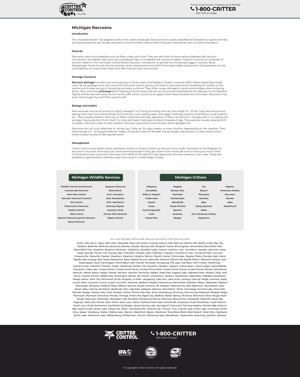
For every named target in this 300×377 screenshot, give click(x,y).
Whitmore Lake (96, 315)
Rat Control (76, 202)
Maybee (222, 282)
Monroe (131, 285)
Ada (86, 243)
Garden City (139, 266)
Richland (187, 295)
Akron (93, 243)
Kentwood (107, 279)
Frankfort (95, 266)
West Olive (209, 312)
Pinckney (178, 292)
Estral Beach (86, 262)
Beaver (204, 190)
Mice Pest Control (76, 194)
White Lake (80, 315)
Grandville (79, 269)
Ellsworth (206, 259)
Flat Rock (186, 262)
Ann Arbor (142, 243)
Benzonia (115, 246)
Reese (168, 295)
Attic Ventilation (115, 202)
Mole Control (76, 214)
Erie (224, 259)
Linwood (93, 282)
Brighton (98, 249)
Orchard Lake (205, 289)
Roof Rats (177, 194)
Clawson (169, 252)
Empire (216, 259)
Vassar (83, 312)
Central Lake (116, 252)
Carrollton (190, 249)
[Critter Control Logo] (73, 9)
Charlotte (129, 252)
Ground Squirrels (151, 210)
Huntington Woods (125, 275)
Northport (104, 289)
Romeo (157, 298)
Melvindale (81, 285)
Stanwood (176, 305)
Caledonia (133, 249)
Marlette (191, 282)
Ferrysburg (162, 262)
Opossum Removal (115, 186)
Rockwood (146, 298)
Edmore (164, 259)
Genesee (152, 266)
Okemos (156, 289)
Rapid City (148, 295)
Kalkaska (207, 275)
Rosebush (193, 298)
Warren (128, 312)
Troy (174, 308)
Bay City (218, 243)
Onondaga (190, 289)
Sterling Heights (192, 305)
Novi (125, 289)
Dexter (167, 256)
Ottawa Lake (98, 292)
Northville (116, 289)
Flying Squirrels (204, 206)
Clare (148, 252)
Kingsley (127, 279)
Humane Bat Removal (76, 190)
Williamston (129, 315)
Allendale (123, 243)
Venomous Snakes (230, 190)
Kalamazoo (195, 275)
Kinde (117, 279)
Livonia (103, 282)
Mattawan (211, 282)
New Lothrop (90, 289)
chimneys (105, 91)
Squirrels (203, 198)
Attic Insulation (115, 194)
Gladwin (173, 266)
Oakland (145, 289)
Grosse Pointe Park (151, 269)
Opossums (203, 218)
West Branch (194, 312)
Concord (217, 252)
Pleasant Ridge (218, 292)
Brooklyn (121, 249)
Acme (80, 243)
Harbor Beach (91, 272)
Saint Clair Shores (94, 302)
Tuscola (182, 308)
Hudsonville (106, 275)
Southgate (126, 305)
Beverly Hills (147, 246)
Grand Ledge (202, 266)
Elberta (174, 259)
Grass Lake (92, 269)
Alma (132, 243)
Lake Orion (174, 279)
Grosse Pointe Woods (200, 269)
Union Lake (200, 308)
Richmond (199, 295)
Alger (101, 243)
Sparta (137, 305)
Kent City (95, 279)
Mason (201, 282)
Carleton (173, 249)
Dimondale (178, 256)
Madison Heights (148, 282)
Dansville (95, 256)
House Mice (151, 218)
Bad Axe (178, 243)
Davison (105, 256)
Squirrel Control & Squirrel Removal (76, 218)
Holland (209, 272)
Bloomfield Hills (213, 246)
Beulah (135, 246)
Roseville (205, 298)
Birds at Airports (151, 194)
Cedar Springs (85, 252)
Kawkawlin (219, 275)
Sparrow (177, 210)
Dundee (207, 256)
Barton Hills (191, 243)
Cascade (202, 249)
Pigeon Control (115, 218)
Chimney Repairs (115, 206)
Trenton (166, 308)
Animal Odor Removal (115, 214)
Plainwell (204, 292)
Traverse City (154, 308)
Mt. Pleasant (163, 285)
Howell (86, 275)
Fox (204, 186)
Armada (153, 243)
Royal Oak (217, 298)
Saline (136, 302)
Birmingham (182, 246)
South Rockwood (97, 305)
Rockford (133, 298)
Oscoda (76, 292)
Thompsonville (137, 308)
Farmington (108, 262)
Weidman (160, 312)
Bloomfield (196, 246)
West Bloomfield (176, 312)
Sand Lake (157, 302)
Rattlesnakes (178, 198)
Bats (203, 202)
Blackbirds (177, 202)
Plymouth (79, 295)
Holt (224, 272)
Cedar (222, 249)
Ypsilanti (211, 315)
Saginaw (78, 302)
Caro (181, 249)
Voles (230, 202)
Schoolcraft (170, 302)
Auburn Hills (166, 243)
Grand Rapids (218, 266)
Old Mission (168, 289)
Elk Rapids (185, 259)
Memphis (94, 285)
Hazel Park (165, 272)
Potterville (135, 295)
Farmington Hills (125, 262)
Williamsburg (114, 315)
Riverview (90, 298)
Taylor (124, 308)
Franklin (106, 266)
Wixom (142, 315)
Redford (159, 295)
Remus (177, 295)
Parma (135, 292)
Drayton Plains (193, 256)
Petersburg (165, 292)
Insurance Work (115, 210)
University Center (217, 308)
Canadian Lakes (149, 249)
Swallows (177, 214)
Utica (75, 312)
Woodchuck (230, 206)
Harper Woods (108, 272)
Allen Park (111, 243)
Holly (218, 272)
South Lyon (79, 305)
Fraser (115, 266)
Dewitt (158, 256)
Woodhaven (172, 315)
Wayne (150, 312)
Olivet (179, 289)
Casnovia (213, 249)
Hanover (77, 272)
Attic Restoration (115, 198)
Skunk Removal (76, 222)
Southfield (114, 305)
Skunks (230, 198)
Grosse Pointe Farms (127, 269)
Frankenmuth (81, 266)
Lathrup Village (200, 279)
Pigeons (230, 186)
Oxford (127, 292)
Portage (123, 295)
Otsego (86, 292)
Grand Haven (186, 266)
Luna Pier (121, 282)
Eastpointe (117, 259)
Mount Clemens (146, 285)
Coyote (151, 202)
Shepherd (183, 302)
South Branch (218, 302)
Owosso (117, 292)
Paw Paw (145, 292)
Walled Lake (116, 312)
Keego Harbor (81, 279)
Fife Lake (175, 262)
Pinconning (191, 292)
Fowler (203, 262)
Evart (97, 262)
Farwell (140, 262)
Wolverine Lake (155, 315)
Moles (204, 210)
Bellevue (104, 246)
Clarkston (157, 252)
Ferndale (150, 262)
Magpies (177, 186)
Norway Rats (177, 190)
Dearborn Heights (133, 256)
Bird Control (115, 190)
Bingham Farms (164, 246)
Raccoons (230, 194)
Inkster (145, 275)
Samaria (145, 302)
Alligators (151, 186)
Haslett (154, 272)
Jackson (169, 275)
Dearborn (116, 256)
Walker (104, 312)
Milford (122, 285)
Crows (151, 206)
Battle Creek (206, 243)
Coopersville (81, 256)
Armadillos (151, 190)
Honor (77, 275)
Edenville (154, 259)
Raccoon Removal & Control (76, 198)
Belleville (93, 246)
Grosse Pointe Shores (175, 269)
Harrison (122, 272)
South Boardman (199, 302)
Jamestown (181, 275)
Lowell (111, 282)
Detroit (149, 256)
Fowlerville (214, 262)
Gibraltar (163, 266)
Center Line (101, 252)
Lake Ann (161, 279)
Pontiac (114, 295)
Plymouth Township (97, 295)
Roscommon (180, 298)
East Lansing (89, 259)
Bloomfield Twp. (83, 249)
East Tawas (104, 259)
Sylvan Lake (100, 308)
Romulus (167, 298)
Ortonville (219, 289)
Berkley (126, 246)
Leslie (223, 279)
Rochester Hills (118, 298)
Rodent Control (76, 210)
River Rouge (213, 295)
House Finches (177, 206)
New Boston (211, 285)
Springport (163, 305)
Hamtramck (220, 269)
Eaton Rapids (131, 259)
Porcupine (203, 194)
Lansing (185, 279)
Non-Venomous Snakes (204, 214)
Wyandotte (186, 315)
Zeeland (221, 315)
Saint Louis (126, 302)
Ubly (189, 308)
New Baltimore (194, 285)
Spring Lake (149, 305)
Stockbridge (210, 305)
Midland (105, 285)
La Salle (137, 279)
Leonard (214, 279)
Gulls (151, 214)
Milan (114, 285)
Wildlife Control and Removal (76, 186)
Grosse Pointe (106, 269)
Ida (138, 275)
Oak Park (135, 289)
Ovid (109, 292)
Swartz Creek (85, 308)
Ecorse (144, 259)
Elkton (196, 259)
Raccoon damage (83, 82)
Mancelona (165, 282)
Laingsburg (148, 279)
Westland (221, 312)
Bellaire (82, 246)
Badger (177, 218)
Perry (155, 292)
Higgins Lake (179, 272)
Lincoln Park (79, 282)
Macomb (133, 282)
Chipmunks (151, 198)
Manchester (179, 282)
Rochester (103, 298)
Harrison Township (138, 272)
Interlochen (157, 275)
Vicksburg (93, 312)
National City (178, 285)
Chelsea (139, 252)
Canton (163, 249)
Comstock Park (203, 252)
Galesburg (126, 266)
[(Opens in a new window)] (132, 352)
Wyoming (199, 315)
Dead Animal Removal (76, 206)
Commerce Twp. (184, 252)
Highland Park (196, 272)
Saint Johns (111, 302)
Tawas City (114, 308)
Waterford (139, 312)
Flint (195, 262)
